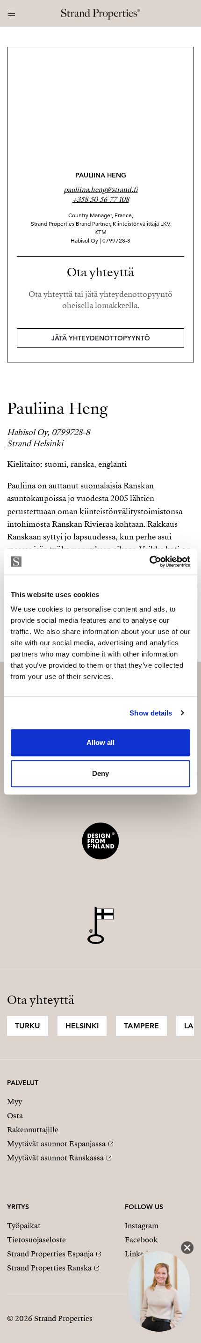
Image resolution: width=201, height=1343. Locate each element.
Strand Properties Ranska (49, 1268)
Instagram (141, 1226)
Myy (14, 1102)
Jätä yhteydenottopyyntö (100, 338)
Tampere (141, 1025)
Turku (27, 1025)
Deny (100, 773)
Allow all (100, 742)
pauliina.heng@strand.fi (101, 189)
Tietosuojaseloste (36, 1240)
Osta (15, 1116)
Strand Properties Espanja (50, 1254)
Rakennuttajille (32, 1130)
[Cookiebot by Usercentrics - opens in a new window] (149, 561)
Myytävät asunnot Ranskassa (55, 1158)
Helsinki (82, 1025)
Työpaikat (24, 1226)
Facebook (141, 1240)
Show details (150, 713)
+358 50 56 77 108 (100, 199)
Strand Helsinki (35, 443)
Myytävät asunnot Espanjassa (56, 1144)
